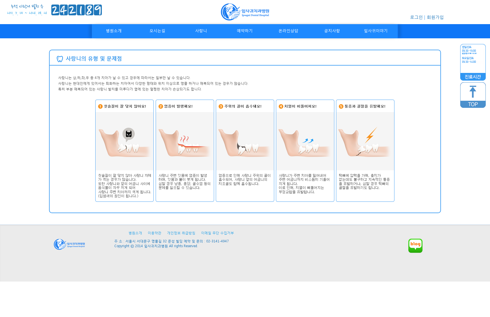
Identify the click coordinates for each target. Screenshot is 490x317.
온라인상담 (288, 30)
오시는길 (157, 30)
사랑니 (201, 30)
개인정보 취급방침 (181, 233)
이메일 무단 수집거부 (217, 233)
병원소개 (114, 30)
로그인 (416, 17)
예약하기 (245, 30)
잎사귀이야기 (376, 30)
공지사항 (332, 30)
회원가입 (435, 17)
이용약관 (154, 233)
